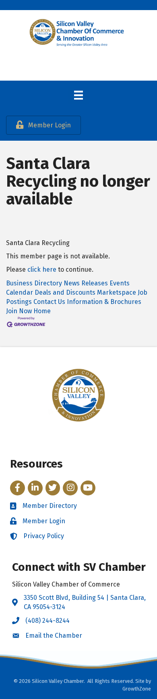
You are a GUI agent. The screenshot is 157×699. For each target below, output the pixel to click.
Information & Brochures (104, 302)
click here (41, 269)
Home (42, 311)
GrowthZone (136, 689)
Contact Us (49, 302)
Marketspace (116, 292)
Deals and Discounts (65, 292)
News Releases (86, 283)
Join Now (19, 311)
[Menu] (78, 95)
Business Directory (34, 283)
